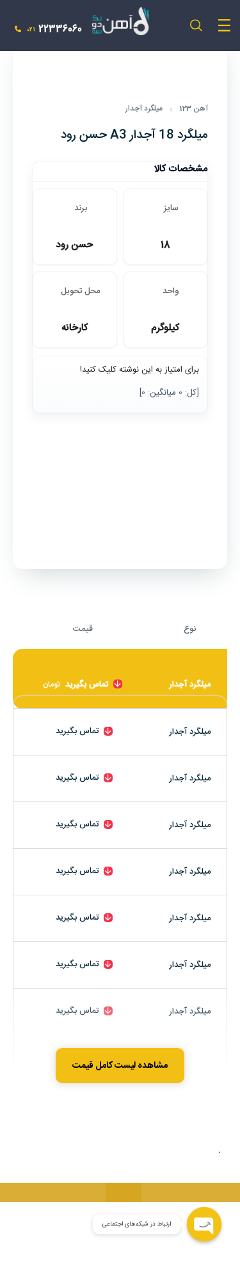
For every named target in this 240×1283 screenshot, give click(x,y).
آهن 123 (193, 108)
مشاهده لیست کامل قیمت (120, 1066)
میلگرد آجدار (144, 108)
